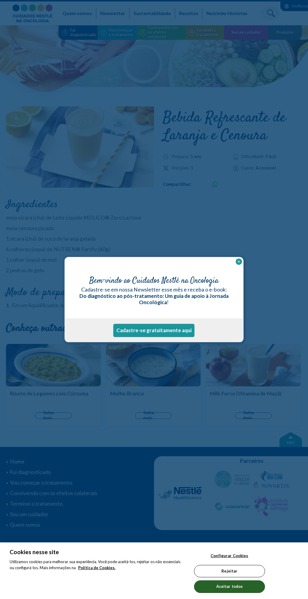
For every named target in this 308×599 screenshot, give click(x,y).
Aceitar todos (229, 586)
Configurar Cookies (229, 555)
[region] (154, 570)
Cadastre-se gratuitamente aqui (154, 330)
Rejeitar (229, 571)
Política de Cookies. (97, 567)
